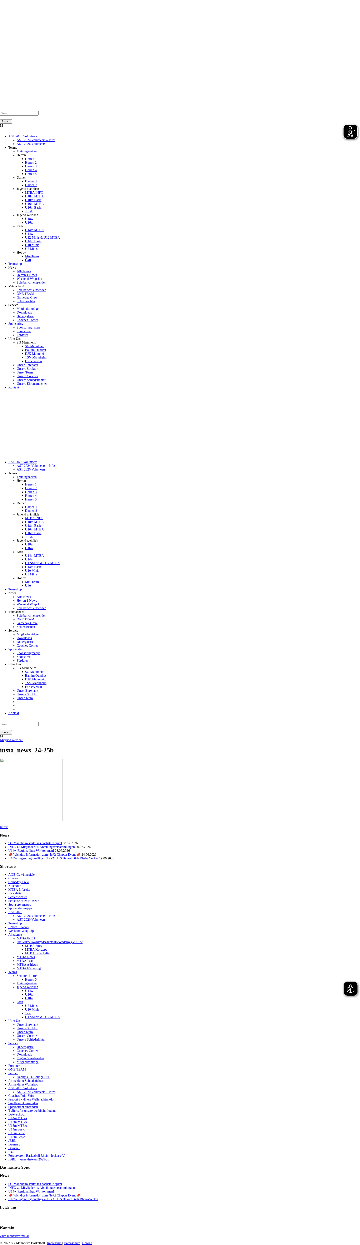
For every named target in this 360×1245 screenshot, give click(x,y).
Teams (12, 972)
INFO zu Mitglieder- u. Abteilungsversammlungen (41, 847)
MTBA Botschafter (37, 953)
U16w (29, 222)
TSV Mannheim (35, 357)
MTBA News (26, 957)
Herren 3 (31, 166)
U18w (29, 218)
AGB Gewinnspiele (21, 874)
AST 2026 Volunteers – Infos (36, 916)
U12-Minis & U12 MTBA (42, 237)
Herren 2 (31, 162)
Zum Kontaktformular (14, 1236)
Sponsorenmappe (19, 904)
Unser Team (25, 372)
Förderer (22, 335)
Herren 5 (31, 174)
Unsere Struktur (27, 368)
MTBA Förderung (29, 968)
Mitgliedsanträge (28, 308)
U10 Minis (32, 245)
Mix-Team (32, 256)
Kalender (14, 886)
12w (28, 1013)
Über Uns (14, 1020)
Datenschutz (16, 1114)
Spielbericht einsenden (31, 282)
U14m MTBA (34, 230)
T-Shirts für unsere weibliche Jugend (32, 1110)
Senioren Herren (27, 975)
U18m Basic (33, 200)
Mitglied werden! (11, 740)
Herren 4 (31, 170)
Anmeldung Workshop (23, 1084)
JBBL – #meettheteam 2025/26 (28, 1159)
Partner (13, 1073)
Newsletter (15, 893)
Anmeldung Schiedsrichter (25, 1080)
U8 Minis (31, 248)
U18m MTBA (34, 196)
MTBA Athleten (27, 964)
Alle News (24, 271)
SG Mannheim (34, 346)
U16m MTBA (34, 203)
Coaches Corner (27, 320)
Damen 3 (14, 1148)
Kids (20, 1002)
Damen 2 (31, 185)
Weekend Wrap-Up (29, 278)
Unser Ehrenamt (27, 365)
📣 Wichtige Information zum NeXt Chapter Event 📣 (44, 854)
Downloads (24, 312)
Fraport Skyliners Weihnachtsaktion (31, 1099)
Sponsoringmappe (28, 327)
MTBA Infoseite (19, 889)
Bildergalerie (25, 316)
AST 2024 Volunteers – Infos (36, 140)
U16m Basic (33, 207)
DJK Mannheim (35, 353)
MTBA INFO (34, 192)
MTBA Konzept (36, 949)
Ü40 (28, 260)
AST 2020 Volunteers (22, 1088)
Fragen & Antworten (30, 1058)
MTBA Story (33, 945)
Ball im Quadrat (35, 350)
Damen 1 (31, 181)
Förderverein (33, 361)
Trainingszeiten (27, 151)
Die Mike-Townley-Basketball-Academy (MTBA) (50, 942)
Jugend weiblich (27, 987)
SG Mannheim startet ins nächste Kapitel (35, 843)
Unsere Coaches (27, 376)
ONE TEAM (25, 293)
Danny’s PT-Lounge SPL (33, 1077)
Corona (13, 878)
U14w (29, 233)
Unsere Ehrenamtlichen (32, 383)
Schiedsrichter (26, 301)
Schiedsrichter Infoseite (23, 901)
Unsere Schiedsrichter (31, 380)
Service (13, 1043)
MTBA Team (25, 960)
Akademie (15, 934)
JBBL (29, 211)
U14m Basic (33, 241)
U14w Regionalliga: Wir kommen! (31, 850)
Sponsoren (24, 331)
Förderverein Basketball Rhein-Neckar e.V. (36, 1155)
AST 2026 (15, 912)
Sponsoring (15, 323)
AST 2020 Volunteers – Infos (36, 1092)
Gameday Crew (27, 297)
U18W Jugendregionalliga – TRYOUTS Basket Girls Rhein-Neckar (53, 858)
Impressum (54, 1243)
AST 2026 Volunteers (22, 136)
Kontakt (13, 387)
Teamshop (15, 263)
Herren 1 (31, 159)
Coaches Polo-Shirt (21, 1095)
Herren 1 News (27, 275)
